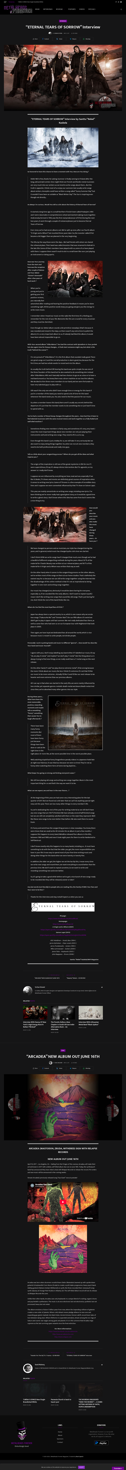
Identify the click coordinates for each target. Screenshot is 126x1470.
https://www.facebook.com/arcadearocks (63, 1331)
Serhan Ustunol (58, 33)
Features (72, 9)
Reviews (59, 9)
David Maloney (58, 1062)
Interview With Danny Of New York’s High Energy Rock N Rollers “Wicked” (34, 1024)
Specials (91, 9)
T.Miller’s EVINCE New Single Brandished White (34, 1400)
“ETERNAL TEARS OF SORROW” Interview (79, 1355)
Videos (82, 9)
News (37, 9)
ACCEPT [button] (81, 1467)
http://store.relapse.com (63, 1337)
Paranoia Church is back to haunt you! (28, 2)
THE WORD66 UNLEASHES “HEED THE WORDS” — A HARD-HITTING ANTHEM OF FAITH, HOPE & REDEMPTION (91, 1403)
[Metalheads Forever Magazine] (18, 9)
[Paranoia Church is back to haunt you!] (63, 1390)
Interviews (48, 9)
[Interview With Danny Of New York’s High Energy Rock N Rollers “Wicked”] (35, 1012)
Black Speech (79, 1456)
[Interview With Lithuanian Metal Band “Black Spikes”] (91, 1012)
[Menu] (5, 2)
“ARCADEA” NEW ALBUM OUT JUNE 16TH (47, 978)
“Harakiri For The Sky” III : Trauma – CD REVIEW (45, 1355)
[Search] (121, 9)
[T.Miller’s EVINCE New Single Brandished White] (35, 1390)
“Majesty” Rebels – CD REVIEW (76, 978)
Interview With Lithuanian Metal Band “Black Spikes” (89, 1023)
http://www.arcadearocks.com (63, 1334)
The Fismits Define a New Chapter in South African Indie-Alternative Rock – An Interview (63, 1026)
